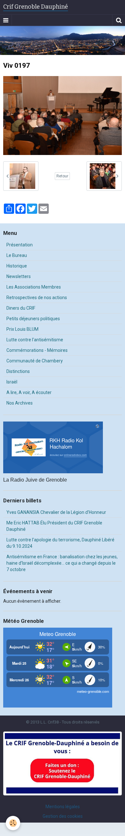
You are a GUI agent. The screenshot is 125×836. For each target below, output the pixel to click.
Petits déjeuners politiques (33, 318)
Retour (62, 176)
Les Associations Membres (33, 287)
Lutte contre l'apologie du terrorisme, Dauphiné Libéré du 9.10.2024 (60, 543)
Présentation (19, 244)
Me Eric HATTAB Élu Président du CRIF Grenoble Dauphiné (54, 526)
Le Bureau (16, 255)
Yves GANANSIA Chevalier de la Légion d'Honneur (56, 512)
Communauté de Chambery (34, 360)
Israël (11, 381)
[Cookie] (13, 823)
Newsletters (18, 276)
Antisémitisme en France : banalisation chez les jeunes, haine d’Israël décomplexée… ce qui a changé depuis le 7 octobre (62, 563)
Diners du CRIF (20, 308)
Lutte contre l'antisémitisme (34, 339)
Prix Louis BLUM (22, 329)
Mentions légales (63, 806)
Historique (16, 265)
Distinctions (18, 371)
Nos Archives (19, 403)
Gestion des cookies (63, 816)
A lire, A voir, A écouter (29, 392)
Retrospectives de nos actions (36, 297)
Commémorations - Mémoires (37, 350)
